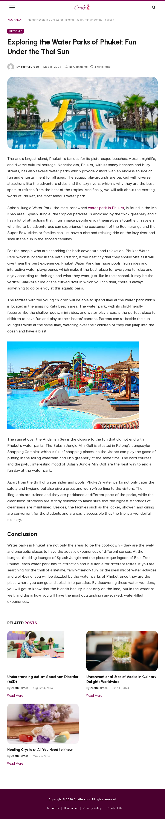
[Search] (153, 7)
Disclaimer (71, 808)
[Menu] (12, 7)
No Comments (78, 66)
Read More (15, 695)
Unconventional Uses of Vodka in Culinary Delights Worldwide (121, 679)
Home (32, 19)
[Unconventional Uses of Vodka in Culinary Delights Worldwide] (122, 651)
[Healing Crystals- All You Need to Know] (43, 724)
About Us (53, 808)
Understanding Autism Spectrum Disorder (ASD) (43, 679)
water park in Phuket (106, 208)
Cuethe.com (82, 799)
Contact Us (114, 808)
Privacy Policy (92, 808)
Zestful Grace (29, 66)
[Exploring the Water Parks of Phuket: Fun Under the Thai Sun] (82, 113)
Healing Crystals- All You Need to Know (40, 749)
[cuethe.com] (82, 7)
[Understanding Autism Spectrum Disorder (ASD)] (43, 651)
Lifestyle (15, 31)
